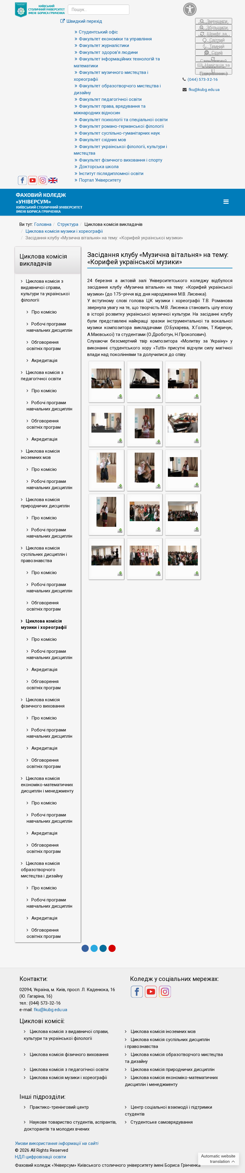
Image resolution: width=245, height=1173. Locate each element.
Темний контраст (214, 46)
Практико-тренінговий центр (59, 1107)
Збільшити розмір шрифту (213, 28)
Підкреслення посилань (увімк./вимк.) (213, 72)
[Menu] (226, 202)
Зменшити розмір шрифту (213, 21)
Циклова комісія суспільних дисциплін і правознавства (44, 554)
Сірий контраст (213, 53)
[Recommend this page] (112, 948)
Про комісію (43, 312)
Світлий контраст (214, 40)
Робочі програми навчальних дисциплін (49, 327)
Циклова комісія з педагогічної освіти (42, 375)
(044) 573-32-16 (203, 79)
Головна (42, 224)
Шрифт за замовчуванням (213, 34)
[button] (207, 9)
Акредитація (43, 360)
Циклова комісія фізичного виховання (43, 703)
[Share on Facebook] (85, 948)
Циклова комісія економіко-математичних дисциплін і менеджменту (47, 785)
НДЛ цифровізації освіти (40, 1157)
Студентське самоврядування (162, 1122)
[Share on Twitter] (94, 948)
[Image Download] (119, 396)
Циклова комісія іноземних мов (40, 454)
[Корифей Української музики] (106, 378)
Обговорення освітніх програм (44, 345)
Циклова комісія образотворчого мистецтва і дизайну (42, 870)
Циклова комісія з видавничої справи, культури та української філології (45, 291)
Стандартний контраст (213, 60)
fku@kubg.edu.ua (204, 89)
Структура (67, 224)
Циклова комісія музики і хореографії (64, 231)
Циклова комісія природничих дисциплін (45, 503)
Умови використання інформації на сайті (57, 1143)
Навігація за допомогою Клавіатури (215, 65)
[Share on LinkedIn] (103, 948)
